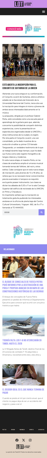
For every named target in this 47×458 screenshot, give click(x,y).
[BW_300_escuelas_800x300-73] (23, 36)
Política (4, 429)
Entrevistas (41, 429)
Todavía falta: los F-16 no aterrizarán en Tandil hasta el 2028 (21, 342)
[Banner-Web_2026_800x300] (23, 239)
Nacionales (22, 429)
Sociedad (13, 429)
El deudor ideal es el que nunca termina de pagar (23, 391)
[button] (43, 11)
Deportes (31, 429)
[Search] (42, 212)
